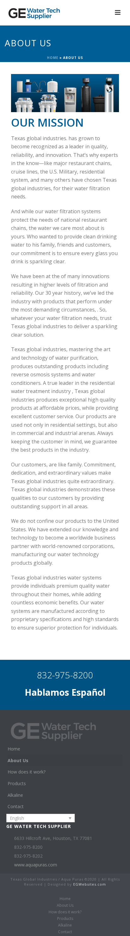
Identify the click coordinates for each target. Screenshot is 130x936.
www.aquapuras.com (35, 865)
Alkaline (15, 795)
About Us (18, 760)
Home (52, 57)
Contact (16, 806)
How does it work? (26, 772)
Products (17, 783)
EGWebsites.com (89, 884)
